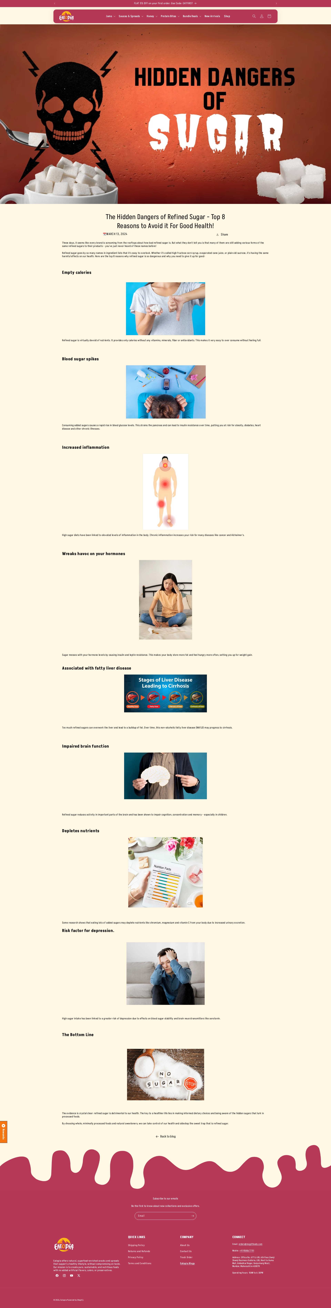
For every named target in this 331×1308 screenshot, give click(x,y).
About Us (185, 1245)
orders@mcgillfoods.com (250, 1244)
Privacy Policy (135, 1257)
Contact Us (186, 1251)
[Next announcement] (276, 3)
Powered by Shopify (75, 1300)
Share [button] (224, 234)
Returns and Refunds (139, 1251)
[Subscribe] (192, 1216)
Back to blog (168, 1136)
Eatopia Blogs (187, 1263)
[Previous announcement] (54, 3)
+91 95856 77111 (247, 1250)
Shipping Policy (136, 1245)
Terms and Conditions (139, 1263)
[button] (110, 16)
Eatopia (63, 1300)
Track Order (186, 1257)
